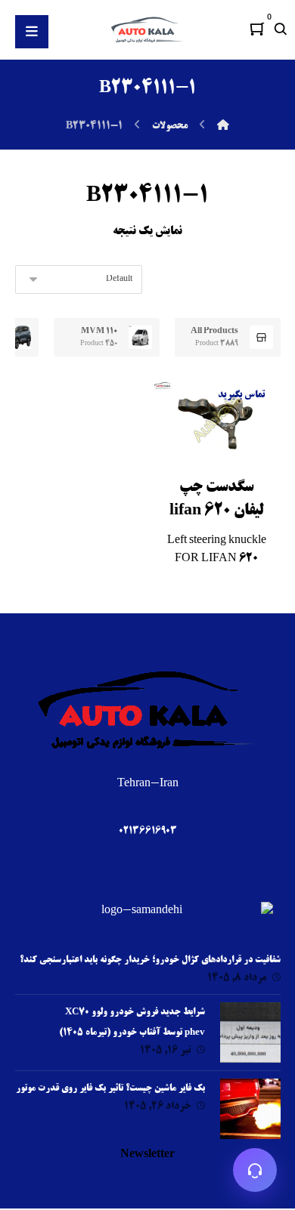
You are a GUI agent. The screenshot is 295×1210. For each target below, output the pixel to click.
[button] (257, 28)
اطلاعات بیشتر (201, 478)
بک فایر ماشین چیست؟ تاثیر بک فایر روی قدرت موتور (110, 1089)
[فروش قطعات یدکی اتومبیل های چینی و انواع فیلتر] (147, 29)
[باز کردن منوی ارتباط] (255, 1170)
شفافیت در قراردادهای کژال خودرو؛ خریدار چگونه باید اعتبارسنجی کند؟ (150, 960)
